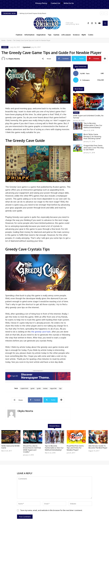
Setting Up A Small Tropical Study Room (32, 13)
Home (3, 40)
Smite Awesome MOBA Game (10, 447)
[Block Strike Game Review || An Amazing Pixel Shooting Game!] (77, 137)
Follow (100, 80)
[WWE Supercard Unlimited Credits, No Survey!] (88, 101)
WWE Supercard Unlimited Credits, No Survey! (88, 116)
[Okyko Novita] (3, 59)
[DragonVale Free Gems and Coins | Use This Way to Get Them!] (77, 148)
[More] (105, 58)
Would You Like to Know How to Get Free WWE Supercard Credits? (32, 449)
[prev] (101, 13)
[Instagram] (92, 23)
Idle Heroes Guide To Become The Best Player (98, 447)
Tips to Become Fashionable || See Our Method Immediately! (93, 125)
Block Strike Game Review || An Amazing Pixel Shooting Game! (92, 136)
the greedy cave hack (41, 331)
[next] (106, 13)
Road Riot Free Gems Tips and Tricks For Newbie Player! (75, 448)
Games (9, 40)
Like (102, 73)
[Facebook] (88, 23)
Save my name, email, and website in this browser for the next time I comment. (51, 510)
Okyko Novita (14, 59)
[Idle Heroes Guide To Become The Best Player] (98, 437)
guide (39, 388)
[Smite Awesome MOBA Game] (10, 437)
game (32, 388)
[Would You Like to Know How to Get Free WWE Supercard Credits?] (32, 437)
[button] (105, 23)
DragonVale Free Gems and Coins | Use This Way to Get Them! (94, 147)
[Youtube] (99, 23)
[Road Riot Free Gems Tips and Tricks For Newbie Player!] (76, 437)
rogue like (53, 388)
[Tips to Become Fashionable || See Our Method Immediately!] (77, 126)
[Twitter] (96, 23)
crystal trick (24, 388)
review (45, 388)
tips (60, 388)
